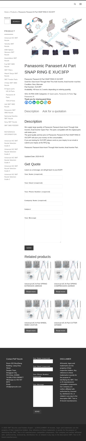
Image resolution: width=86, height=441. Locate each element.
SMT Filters (8, 70)
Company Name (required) (36, 200)
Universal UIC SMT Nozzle (11, 39)
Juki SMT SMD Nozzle (9, 105)
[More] (49, 102)
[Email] (41, 102)
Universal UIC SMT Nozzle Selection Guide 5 (11, 151)
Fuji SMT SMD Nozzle (9, 65)
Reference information (10, 133)
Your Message (30, 218)
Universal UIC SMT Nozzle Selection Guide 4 (11, 160)
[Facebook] (26, 102)
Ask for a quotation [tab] (54, 111)
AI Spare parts (53, 94)
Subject (28, 209)
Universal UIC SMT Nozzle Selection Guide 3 (11, 168)
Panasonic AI (29, 96)
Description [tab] (32, 111)
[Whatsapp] (38, 102)
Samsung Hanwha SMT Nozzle (10, 117)
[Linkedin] (34, 102)
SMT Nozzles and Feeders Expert (20, 428)
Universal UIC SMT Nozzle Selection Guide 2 (11, 176)
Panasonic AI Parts (66, 94)
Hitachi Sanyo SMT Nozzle (11, 75)
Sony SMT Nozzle (10, 122)
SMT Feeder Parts (10, 79)
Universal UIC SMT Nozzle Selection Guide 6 (11, 143)
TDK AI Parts (10, 101)
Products (13, 12)
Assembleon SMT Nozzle (10, 59)
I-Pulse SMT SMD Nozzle (10, 84)
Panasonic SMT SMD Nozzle (10, 111)
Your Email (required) (34, 183)
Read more (31, 292)
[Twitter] (30, 102)
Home (6, 12)
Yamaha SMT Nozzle (9, 45)
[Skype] (45, 102)
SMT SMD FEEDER (11, 125)
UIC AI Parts (10, 91)
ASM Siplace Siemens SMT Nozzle (9, 52)
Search (7, 18)
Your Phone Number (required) (37, 192)
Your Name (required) (34, 174)
